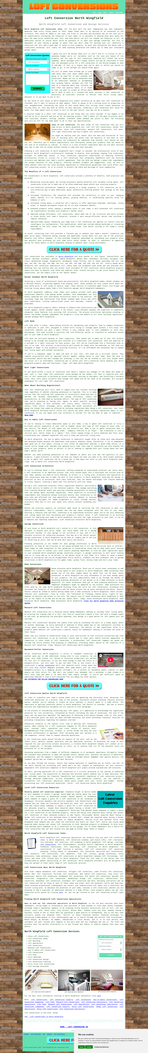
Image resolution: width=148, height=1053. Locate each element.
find (31, 872)
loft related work (50, 858)
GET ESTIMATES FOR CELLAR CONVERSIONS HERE (44, 679)
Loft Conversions (39, 1000)
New (44, 1034)
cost (93, 54)
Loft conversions (32, 256)
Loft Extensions (83, 1000)
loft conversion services (74, 863)
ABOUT (105, 12)
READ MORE (29, 415)
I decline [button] (89, 1047)
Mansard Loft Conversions (67, 1002)
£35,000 (58, 65)
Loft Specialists (81, 1004)
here (61, 892)
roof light (43, 374)
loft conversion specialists (69, 837)
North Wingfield (66, 256)
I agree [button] (81, 1047)
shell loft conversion (57, 114)
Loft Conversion (36, 1034)
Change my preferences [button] (101, 1047)
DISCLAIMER (119, 12)
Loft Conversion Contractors (94, 1002)
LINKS (99, 12)
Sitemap (26, 1034)
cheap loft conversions (63, 856)
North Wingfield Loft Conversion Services (52, 931)
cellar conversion (46, 665)
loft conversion (84, 58)
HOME (94, 12)
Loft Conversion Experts (61, 1000)
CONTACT (111, 12)
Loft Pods (50, 1002)
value (34, 101)
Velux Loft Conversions (83, 1007)
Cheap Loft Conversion (106, 1007)
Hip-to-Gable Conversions (105, 1000)
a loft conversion (100, 108)
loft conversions (67, 176)
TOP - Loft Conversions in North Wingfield (44, 1017)
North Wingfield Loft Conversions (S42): (44, 29)
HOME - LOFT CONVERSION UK (74, 1027)
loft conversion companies (46, 768)
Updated (49, 1034)
